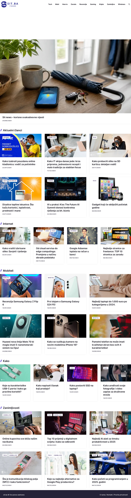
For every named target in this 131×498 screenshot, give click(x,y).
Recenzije (83, 4)
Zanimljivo (111, 4)
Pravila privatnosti (121, 495)
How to (65, 4)
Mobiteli (6, 277)
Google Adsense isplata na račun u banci (79, 251)
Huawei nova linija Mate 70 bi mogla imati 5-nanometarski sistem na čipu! (18, 344)
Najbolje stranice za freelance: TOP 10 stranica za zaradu (114, 251)
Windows (121, 4)
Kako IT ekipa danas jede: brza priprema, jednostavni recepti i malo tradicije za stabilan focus (64, 164)
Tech (50, 4)
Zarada (73, 4)
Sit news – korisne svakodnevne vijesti (23, 117)
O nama (102, 495)
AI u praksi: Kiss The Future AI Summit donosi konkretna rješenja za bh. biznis (63, 207)
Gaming (93, 4)
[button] (128, 4)
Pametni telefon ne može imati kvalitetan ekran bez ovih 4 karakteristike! (108, 344)
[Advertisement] (65, 24)
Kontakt (110, 495)
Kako (14, 230)
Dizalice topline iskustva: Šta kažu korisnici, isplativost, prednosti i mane (18, 207)
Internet (6, 137)
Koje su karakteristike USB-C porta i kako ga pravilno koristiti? (14, 388)
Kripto (101, 4)
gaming (50, 180)
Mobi (57, 4)
